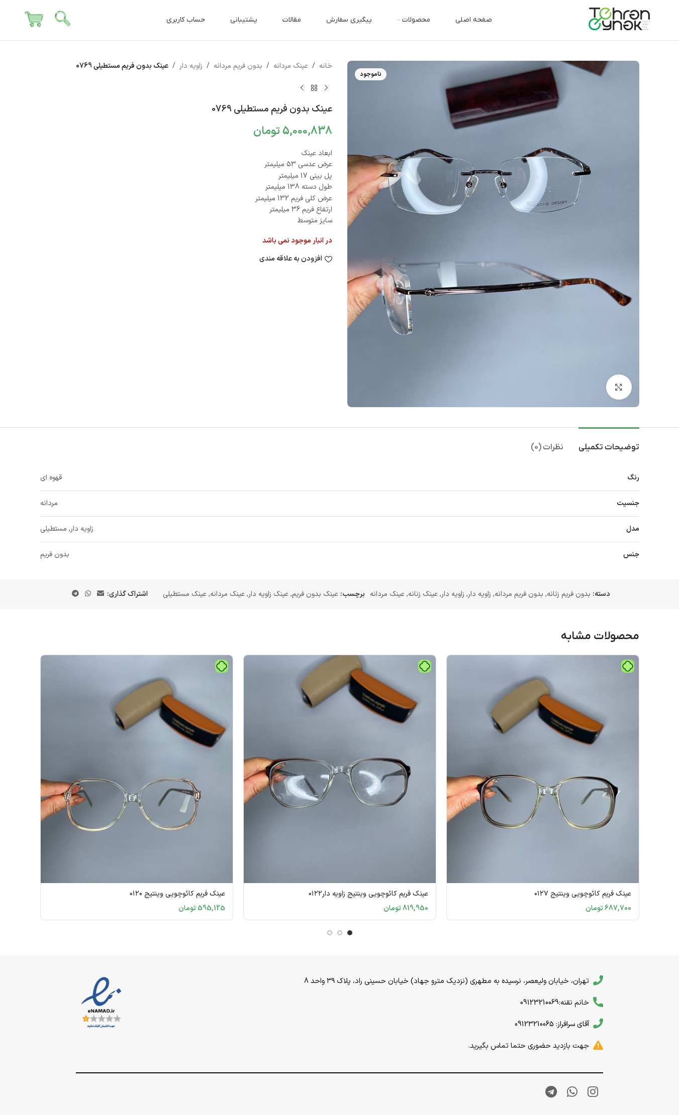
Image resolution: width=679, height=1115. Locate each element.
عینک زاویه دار (268, 594)
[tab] (608, 442)
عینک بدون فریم (315, 594)
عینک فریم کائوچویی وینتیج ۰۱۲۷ (582, 894)
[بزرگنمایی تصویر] (618, 387)
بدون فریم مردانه (238, 66)
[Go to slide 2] (339, 932)
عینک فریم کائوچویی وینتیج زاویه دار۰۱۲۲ (368, 894)
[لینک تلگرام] (75, 594)
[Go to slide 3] (329, 932)
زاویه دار (191, 66)
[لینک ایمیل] (100, 594)
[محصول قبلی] (326, 88)
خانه (325, 66)
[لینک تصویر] (101, 1003)
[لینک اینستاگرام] (593, 1093)
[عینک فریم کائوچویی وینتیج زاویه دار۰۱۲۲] (340, 769)
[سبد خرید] (34, 20)
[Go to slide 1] (349, 932)
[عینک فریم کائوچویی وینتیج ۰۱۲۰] (137, 769)
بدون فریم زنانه (569, 594)
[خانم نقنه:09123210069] (598, 1002)
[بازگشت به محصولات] (314, 88)
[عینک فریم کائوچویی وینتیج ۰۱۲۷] (543, 769)
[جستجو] (63, 20)
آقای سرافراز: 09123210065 (552, 1024)
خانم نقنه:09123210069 (554, 1002)
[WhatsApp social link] (88, 594)
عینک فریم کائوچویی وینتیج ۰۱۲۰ (177, 894)
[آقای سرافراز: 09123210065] (598, 1024)
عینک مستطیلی (185, 594)
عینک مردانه (290, 66)
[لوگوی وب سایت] (619, 20)
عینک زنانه (423, 594)
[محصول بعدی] (302, 88)
